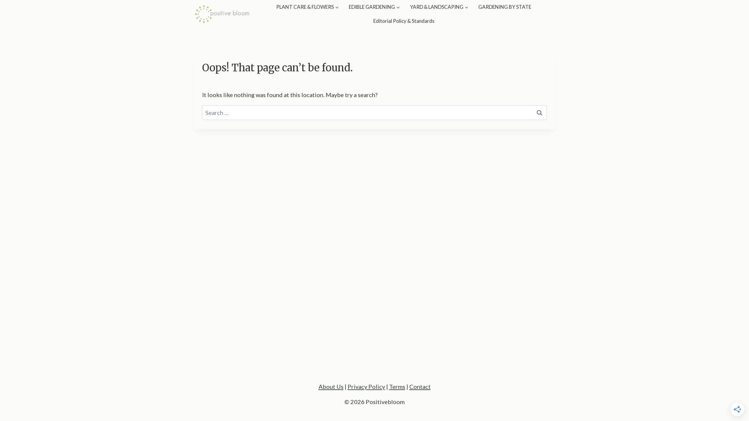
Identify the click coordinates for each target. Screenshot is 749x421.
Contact (420, 386)
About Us (331, 386)
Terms (397, 386)
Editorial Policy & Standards (403, 21)
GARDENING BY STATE (504, 7)
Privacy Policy (366, 386)
